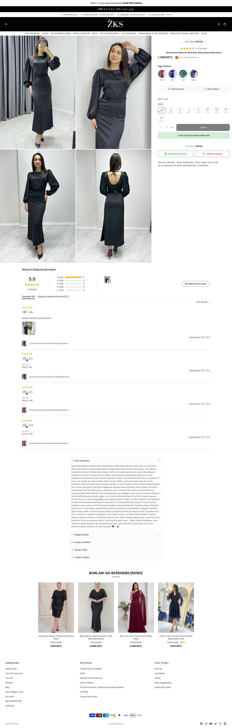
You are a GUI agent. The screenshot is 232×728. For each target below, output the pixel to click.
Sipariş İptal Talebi (163, 687)
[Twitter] (220, 723)
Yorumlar (9, 678)
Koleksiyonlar (11, 669)
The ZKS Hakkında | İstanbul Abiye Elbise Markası (102, 687)
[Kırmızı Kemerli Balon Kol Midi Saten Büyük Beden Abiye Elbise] (162, 74)
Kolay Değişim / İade (14, 692)
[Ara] (6, 24)
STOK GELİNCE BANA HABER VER (194, 135)
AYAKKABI (9, 706)
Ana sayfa (9, 696)
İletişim (158, 678)
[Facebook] (201, 723)
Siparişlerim (160, 673)
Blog (7, 687)
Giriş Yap (158, 669)
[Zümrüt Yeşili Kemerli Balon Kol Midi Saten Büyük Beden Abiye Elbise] (183, 74)
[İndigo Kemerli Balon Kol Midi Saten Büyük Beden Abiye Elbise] (193, 74)
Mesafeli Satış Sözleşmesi (91, 678)
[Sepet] (225, 24)
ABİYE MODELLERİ (13, 701)
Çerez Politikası (86, 682)
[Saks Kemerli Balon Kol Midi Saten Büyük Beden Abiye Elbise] (172, 74)
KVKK (82, 673)
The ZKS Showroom (14, 673)
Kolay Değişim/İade (163, 682)
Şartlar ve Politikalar (116, 724)
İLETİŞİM (84, 692)
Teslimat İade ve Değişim (91, 669)
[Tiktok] (215, 723)
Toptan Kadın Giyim (88, 696)
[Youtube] (210, 723)
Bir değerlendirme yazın (196, 284)
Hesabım (9, 682)
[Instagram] (206, 723)
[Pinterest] (225, 723)
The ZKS (15, 724)
